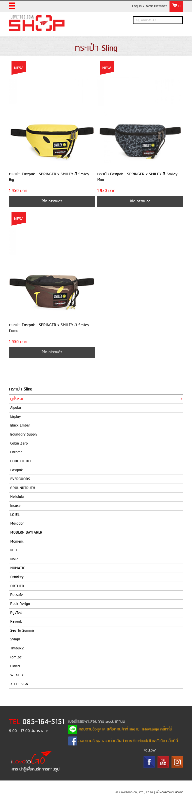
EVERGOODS (20, 479)
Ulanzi (15, 666)
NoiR (14, 559)
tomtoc (16, 657)
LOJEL (15, 515)
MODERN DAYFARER (26, 533)
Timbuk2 (17, 648)
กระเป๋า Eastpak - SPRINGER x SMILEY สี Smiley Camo (49, 328)
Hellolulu (17, 497)
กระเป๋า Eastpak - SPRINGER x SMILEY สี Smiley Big (49, 177)
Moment (17, 542)
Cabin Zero (19, 444)
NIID (13, 550)
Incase (15, 506)
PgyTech (17, 613)
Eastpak (16, 470)
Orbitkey (17, 577)
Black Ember (20, 426)
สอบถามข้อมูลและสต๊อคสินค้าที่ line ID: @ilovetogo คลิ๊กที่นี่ (124, 729)
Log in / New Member (149, 6)
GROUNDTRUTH (22, 488)
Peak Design (20, 604)
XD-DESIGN (19, 684)
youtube (163, 762)
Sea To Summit (22, 631)
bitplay (15, 417)
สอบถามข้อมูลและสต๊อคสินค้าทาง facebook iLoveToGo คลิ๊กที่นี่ (127, 741)
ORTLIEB (17, 586)
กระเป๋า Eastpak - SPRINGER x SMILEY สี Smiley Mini (137, 177)
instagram (177, 762)
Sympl (15, 639)
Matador (17, 524)
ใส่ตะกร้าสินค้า (52, 201)
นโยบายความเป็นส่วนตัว (169, 792)
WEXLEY (17, 675)
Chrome (16, 452)
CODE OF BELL (21, 461)
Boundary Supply (23, 435)
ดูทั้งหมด (17, 399)
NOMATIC (17, 568)
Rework (16, 622)
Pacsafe (16, 595)
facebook (149, 762)
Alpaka (15, 408)
